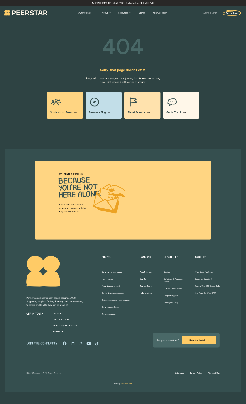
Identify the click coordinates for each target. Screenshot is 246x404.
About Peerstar (146, 272)
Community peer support (112, 272)
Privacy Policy (196, 373)
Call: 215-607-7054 (61, 319)
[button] (86, 12)
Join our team (146, 286)
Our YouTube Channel (173, 288)
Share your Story (171, 303)
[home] (26, 13)
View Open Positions (204, 272)
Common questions (110, 307)
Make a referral (146, 293)
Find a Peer (231, 13)
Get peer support (109, 314)
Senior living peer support (113, 293)
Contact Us (57, 313)
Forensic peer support (111, 286)
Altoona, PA (58, 331)
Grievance (179, 373)
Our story (144, 279)
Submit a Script (209, 13)
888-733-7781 (147, 3)
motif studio (126, 383)
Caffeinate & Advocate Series (173, 280)
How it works (107, 279)
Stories (167, 272)
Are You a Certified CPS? (205, 293)
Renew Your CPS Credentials (207, 286)
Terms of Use (214, 373)
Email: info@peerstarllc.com (65, 325)
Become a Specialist (203, 279)
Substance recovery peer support (116, 300)
